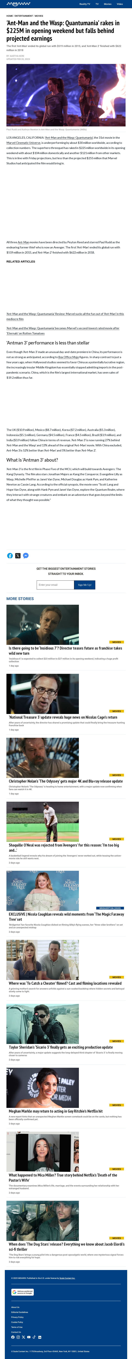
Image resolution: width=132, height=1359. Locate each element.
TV (97, 4)
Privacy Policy (17, 1317)
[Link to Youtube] (28, 1337)
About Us (15, 1307)
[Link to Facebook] (12, 1337)
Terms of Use (16, 1327)
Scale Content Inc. (67, 1278)
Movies (107, 4)
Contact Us (16, 1332)
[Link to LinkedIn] (40, 1337)
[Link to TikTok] (34, 1337)
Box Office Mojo (68, 357)
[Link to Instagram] (18, 1337)
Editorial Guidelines (19, 1312)
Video (120, 4)
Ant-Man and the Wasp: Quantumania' (69, 137)
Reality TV (85, 4)
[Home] (18, 4)
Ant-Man (23, 242)
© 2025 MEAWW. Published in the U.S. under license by (35, 1278)
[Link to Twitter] (23, 1337)
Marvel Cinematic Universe (23, 142)
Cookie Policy (17, 1322)
